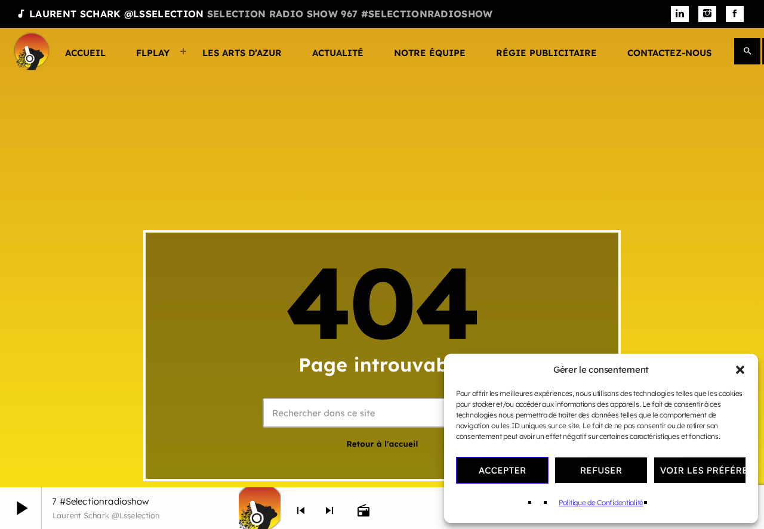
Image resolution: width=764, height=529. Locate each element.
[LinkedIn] (680, 14)
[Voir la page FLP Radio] (260, 508)
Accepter (502, 470)
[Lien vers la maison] (32, 51)
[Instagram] (707, 14)
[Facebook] (735, 14)
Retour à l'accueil (382, 444)
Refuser (601, 470)
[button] (740, 370)
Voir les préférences (703, 470)
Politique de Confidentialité (601, 502)
